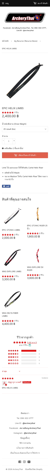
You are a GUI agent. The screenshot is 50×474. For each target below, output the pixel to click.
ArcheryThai (18, 469)
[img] (7, 378)
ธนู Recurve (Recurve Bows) (25, 41)
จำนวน (5, 136)
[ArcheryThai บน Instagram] (24, 462)
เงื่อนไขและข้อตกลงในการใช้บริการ (25, 453)
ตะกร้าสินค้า (42, 3)
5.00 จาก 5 (32, 342)
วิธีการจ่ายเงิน (25, 443)
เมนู (7, 3)
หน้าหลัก (5, 41)
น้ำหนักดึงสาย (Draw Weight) (14, 124)
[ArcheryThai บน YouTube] (29, 462)
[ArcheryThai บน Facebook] (19, 462)
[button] (8, 112)
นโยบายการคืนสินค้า (25, 448)
